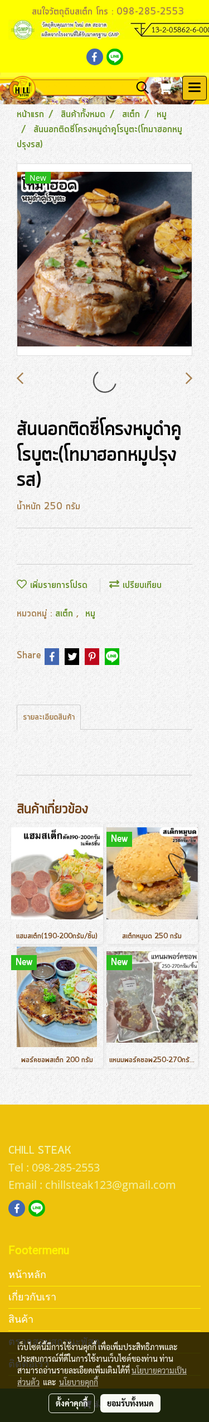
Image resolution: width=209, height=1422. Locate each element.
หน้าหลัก (27, 1274)
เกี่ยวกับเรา (32, 1297)
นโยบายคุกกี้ (78, 1382)
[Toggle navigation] (194, 88)
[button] (139, 88)
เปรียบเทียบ (140, 585)
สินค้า (20, 1319)
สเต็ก (65, 613)
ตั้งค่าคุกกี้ (72, 1403)
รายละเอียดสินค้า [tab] (49, 717)
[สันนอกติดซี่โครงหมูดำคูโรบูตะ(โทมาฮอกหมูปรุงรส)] (104, 260)
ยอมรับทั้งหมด (130, 1403)
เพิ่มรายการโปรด (57, 585)
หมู (90, 613)
